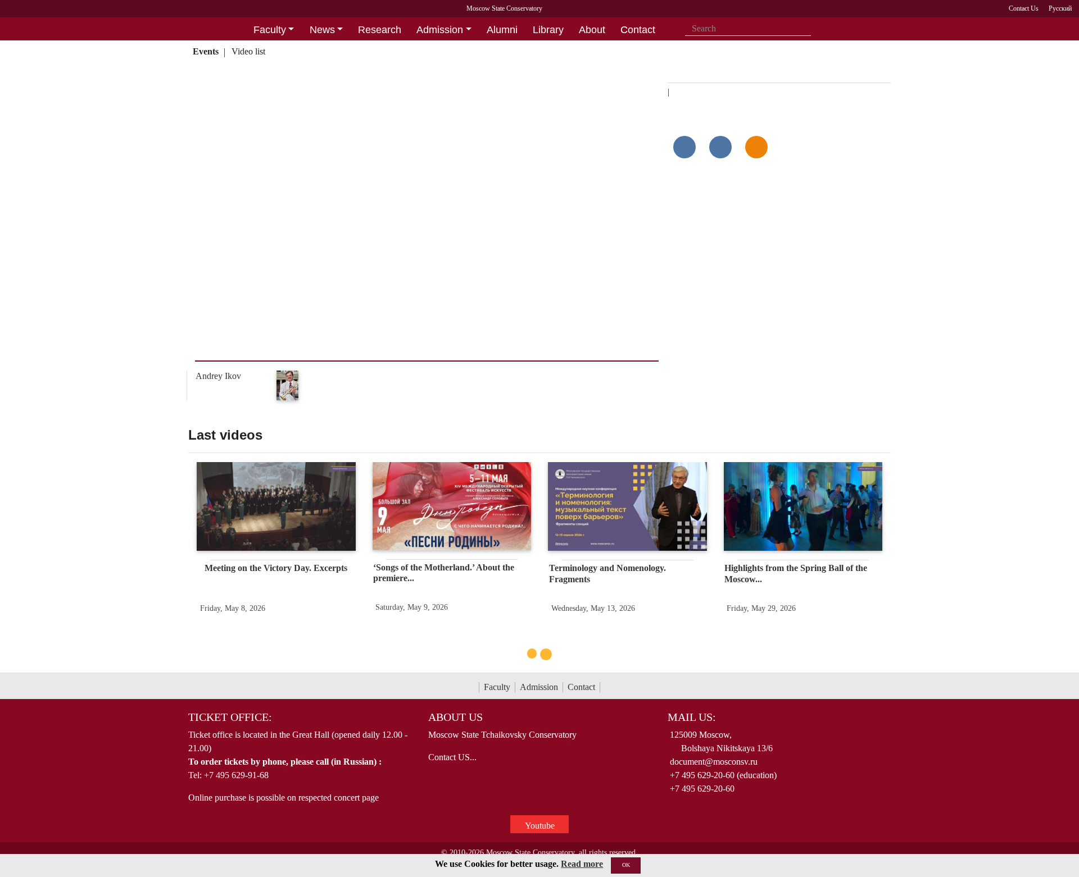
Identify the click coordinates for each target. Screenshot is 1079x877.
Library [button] (548, 29)
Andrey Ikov (218, 376)
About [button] (592, 29)
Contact (581, 687)
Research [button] (379, 29)
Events (206, 51)
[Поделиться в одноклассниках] (756, 147)
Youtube (540, 825)
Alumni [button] (502, 29)
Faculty (497, 687)
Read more (582, 864)
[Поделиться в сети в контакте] (684, 147)
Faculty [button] (269, 29)
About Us (455, 717)
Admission (539, 687)
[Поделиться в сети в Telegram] (720, 147)
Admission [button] (439, 29)
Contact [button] (637, 29)
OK (626, 865)
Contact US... (452, 757)
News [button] (322, 29)
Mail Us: (692, 717)
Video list (248, 51)
